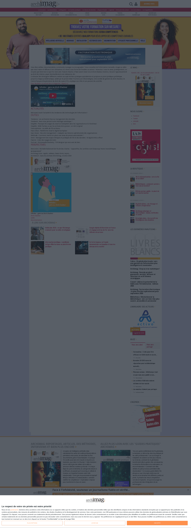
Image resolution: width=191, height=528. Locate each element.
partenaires (14, 510)
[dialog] (95, 511)
